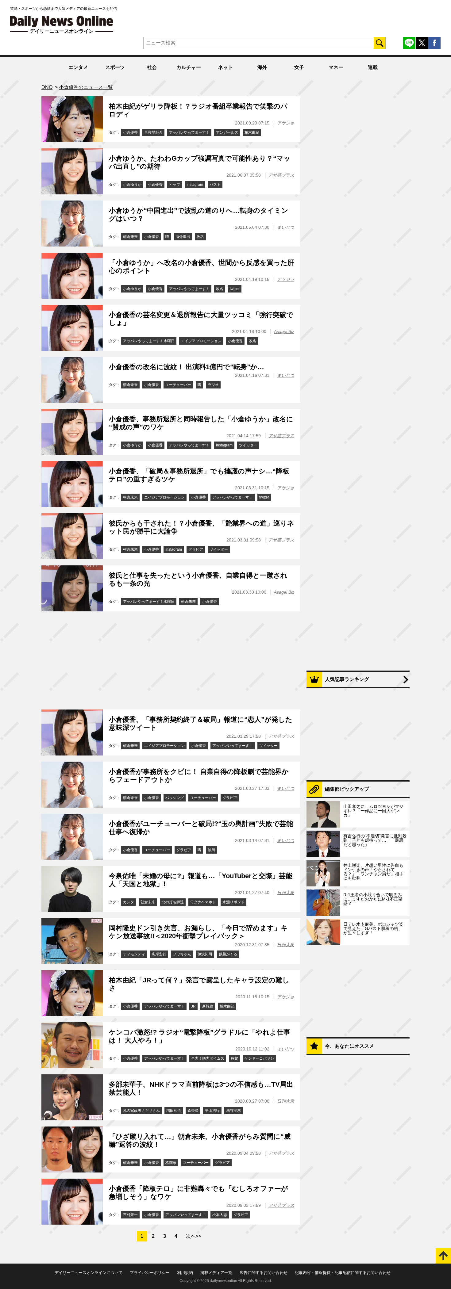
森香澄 (193, 1110)
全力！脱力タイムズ (207, 1058)
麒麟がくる (228, 954)
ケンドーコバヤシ (259, 1058)
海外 (262, 67)
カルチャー (188, 67)
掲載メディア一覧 (216, 1272)
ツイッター (248, 445)
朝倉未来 (130, 237)
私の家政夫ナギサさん (141, 1110)
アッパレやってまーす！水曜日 (149, 341)
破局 (211, 850)
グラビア (195, 549)
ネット (225, 67)
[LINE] (409, 43)
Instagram (195, 184)
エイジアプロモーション (201, 341)
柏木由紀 (252, 132)
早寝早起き (153, 132)
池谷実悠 (233, 1110)
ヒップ (174, 184)
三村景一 (130, 1215)
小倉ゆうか (132, 184)
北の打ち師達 (173, 902)
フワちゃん (182, 954)
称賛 (234, 1058)
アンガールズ (227, 132)
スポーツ (115, 67)
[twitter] (422, 43)
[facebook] (434, 43)
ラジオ (213, 385)
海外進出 (182, 237)
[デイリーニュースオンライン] (61, 21)
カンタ (128, 902)
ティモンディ (134, 954)
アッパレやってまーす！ (189, 132)
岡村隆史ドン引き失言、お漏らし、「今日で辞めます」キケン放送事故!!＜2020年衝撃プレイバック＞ (198, 932)
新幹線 (207, 1006)
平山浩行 (212, 1110)
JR (193, 1006)
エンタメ (78, 67)
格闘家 (170, 1163)
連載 (373, 67)
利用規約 (185, 1272)
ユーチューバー (178, 385)
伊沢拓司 (205, 954)
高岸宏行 (159, 954)
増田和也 (173, 1110)
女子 (299, 67)
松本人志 (219, 1215)
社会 (152, 67)
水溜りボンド (233, 902)
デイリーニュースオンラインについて (88, 1272)
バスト (215, 184)
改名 (200, 237)
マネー (336, 67)
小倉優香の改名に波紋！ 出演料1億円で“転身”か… (186, 367)
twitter (235, 289)
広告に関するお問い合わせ (263, 1272)
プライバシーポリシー (150, 1272)
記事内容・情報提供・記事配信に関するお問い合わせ (343, 1272)
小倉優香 (130, 132)
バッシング (174, 798)
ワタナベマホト (203, 902)
